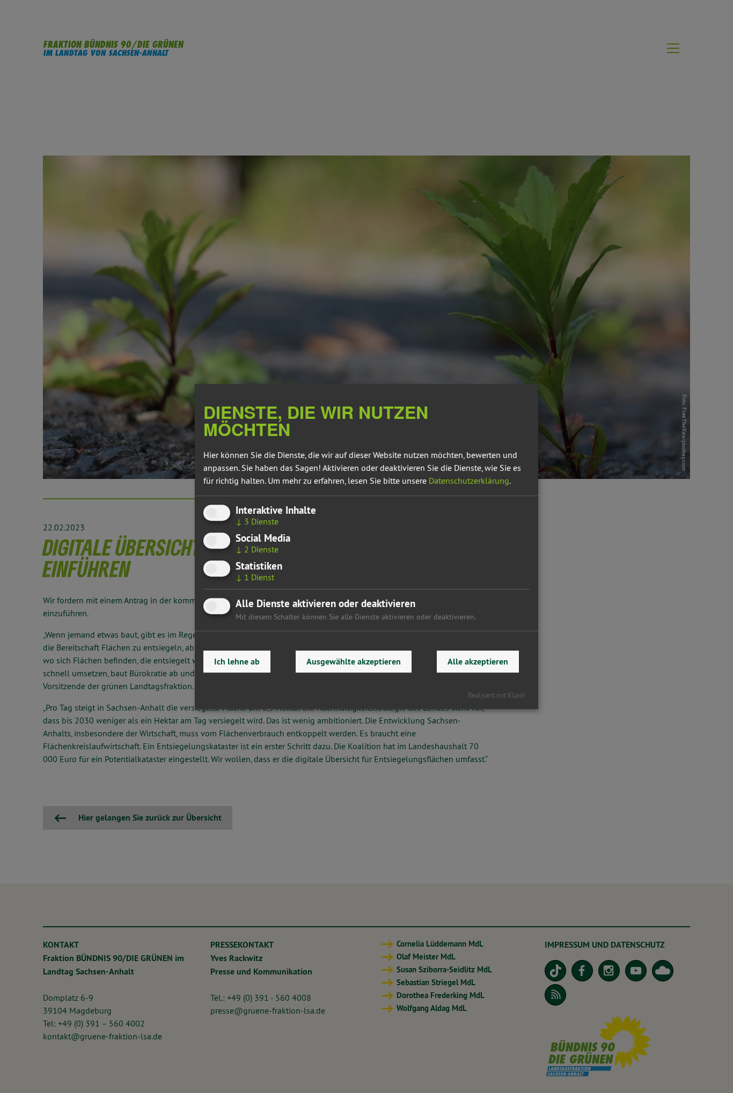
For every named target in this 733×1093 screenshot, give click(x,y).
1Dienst (255, 577)
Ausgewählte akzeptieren (353, 661)
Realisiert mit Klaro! (496, 695)
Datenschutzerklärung (469, 480)
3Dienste (257, 521)
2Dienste (257, 549)
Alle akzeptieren (478, 661)
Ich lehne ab (237, 661)
